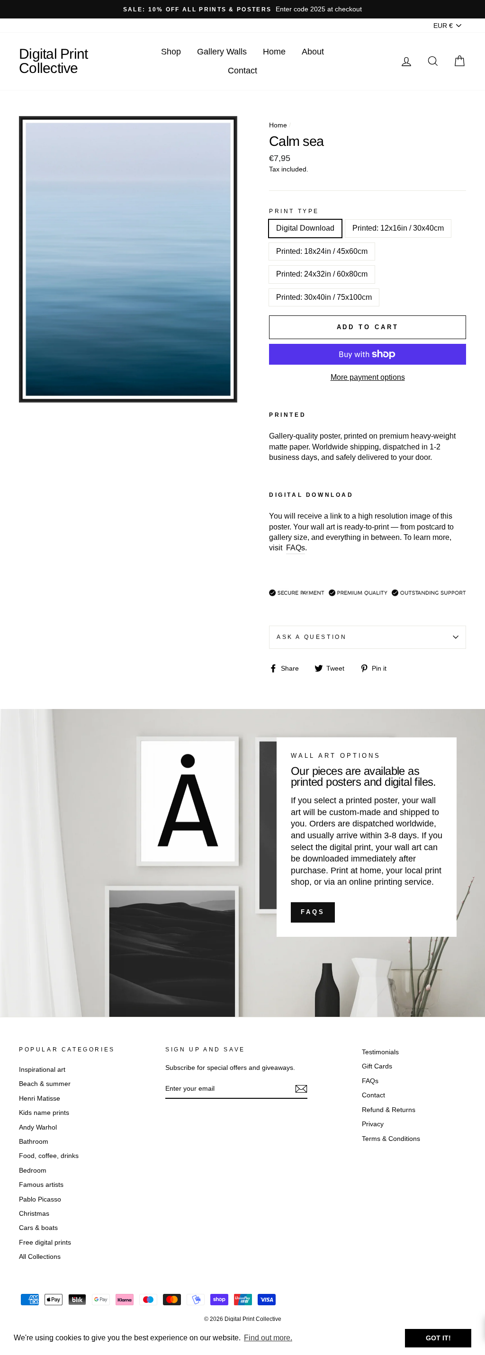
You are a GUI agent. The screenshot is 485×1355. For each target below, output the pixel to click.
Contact (242, 70)
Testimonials (380, 1052)
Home (274, 51)
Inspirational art (42, 1069)
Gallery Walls (222, 51)
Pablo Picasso (40, 1199)
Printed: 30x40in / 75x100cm (324, 297)
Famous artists (41, 1184)
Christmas (34, 1213)
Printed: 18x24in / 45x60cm (322, 251)
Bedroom (32, 1170)
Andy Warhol (38, 1127)
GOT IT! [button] (438, 1338)
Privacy (373, 1124)
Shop (171, 51)
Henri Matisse (39, 1098)
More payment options (368, 377)
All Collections (40, 1256)
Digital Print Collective (53, 61)
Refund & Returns (388, 1109)
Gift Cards (377, 1066)
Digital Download (305, 228)
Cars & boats (38, 1227)
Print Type (294, 211)
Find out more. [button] (268, 1338)
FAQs (313, 911)
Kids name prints (44, 1112)
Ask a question (312, 637)
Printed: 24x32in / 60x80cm (322, 274)
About (313, 51)
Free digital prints (45, 1242)
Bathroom (33, 1141)
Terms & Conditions (391, 1138)
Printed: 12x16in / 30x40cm (398, 228)
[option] (242, 9)
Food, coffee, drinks (49, 1155)
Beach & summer (45, 1083)
